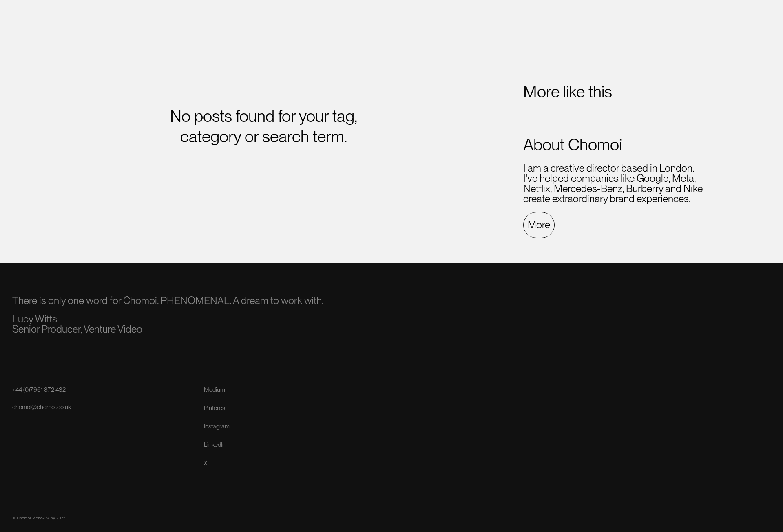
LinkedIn (215, 444)
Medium (214, 389)
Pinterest (215, 408)
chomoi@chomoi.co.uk (41, 407)
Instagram (217, 426)
